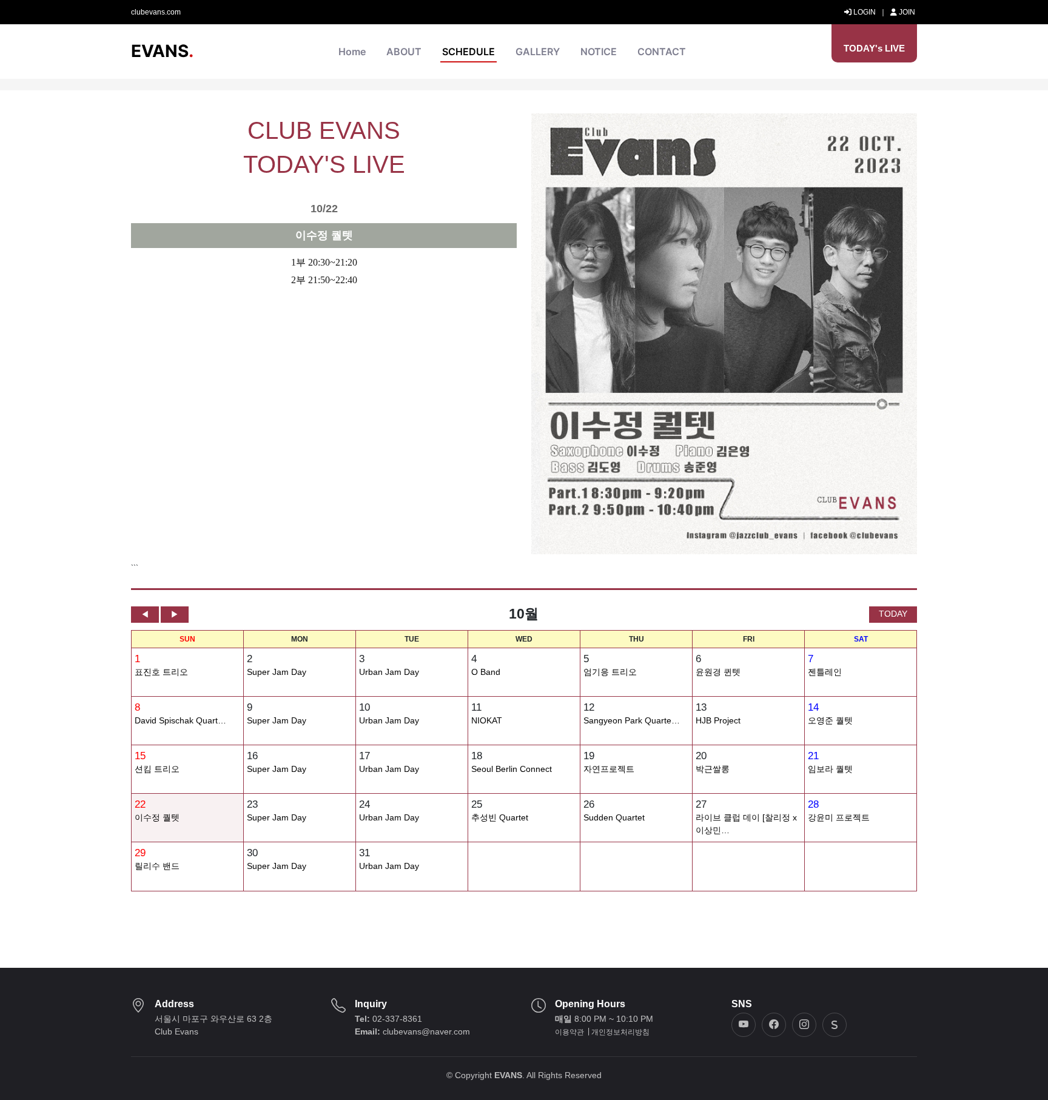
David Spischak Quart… (180, 720)
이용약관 (569, 1032)
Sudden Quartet (614, 817)
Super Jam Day (276, 672)
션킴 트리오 (157, 769)
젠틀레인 (825, 672)
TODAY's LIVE (874, 48)
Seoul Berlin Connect (511, 769)
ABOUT (404, 51)
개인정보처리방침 (620, 1032)
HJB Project (718, 720)
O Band (485, 672)
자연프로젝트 (608, 769)
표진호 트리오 (161, 672)
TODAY (893, 614)
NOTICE (598, 51)
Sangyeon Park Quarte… (631, 720)
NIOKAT (486, 720)
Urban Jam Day (389, 672)
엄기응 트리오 (610, 672)
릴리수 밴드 (157, 866)
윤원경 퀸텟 (718, 672)
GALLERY (538, 51)
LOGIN (864, 12)
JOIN (906, 12)
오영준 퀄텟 (830, 720)
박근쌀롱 (713, 769)
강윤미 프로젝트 (839, 817)
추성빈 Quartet (499, 817)
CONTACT (661, 51)
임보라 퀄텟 (830, 769)
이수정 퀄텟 (157, 817)
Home (352, 51)
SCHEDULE (468, 51)
